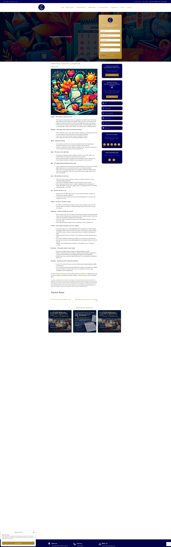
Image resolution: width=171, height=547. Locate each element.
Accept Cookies (18, 543)
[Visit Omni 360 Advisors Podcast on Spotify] (109, 160)
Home (62, 7)
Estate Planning (91, 7)
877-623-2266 (163, 1)
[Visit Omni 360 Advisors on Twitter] (108, 144)
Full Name (103, 28)
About (122, 7)
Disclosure (145, 1)
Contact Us (129, 7)
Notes (101, 47)
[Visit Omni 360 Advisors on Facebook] (104, 144)
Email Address (104, 38)
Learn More (66, 329)
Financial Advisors (81, 7)
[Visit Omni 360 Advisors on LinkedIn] (115, 144)
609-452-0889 (154, 1)
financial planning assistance (63, 273)
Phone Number (104, 33)
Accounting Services (103, 7)
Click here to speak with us (10, 1)
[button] (33, 532)
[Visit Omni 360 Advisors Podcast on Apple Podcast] (113, 160)
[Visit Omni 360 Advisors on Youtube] (119, 144)
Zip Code (102, 42)
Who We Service (70, 7)
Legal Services (114, 7)
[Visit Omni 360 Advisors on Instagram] (111, 144)
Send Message (110, 55)
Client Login (137, 1)
